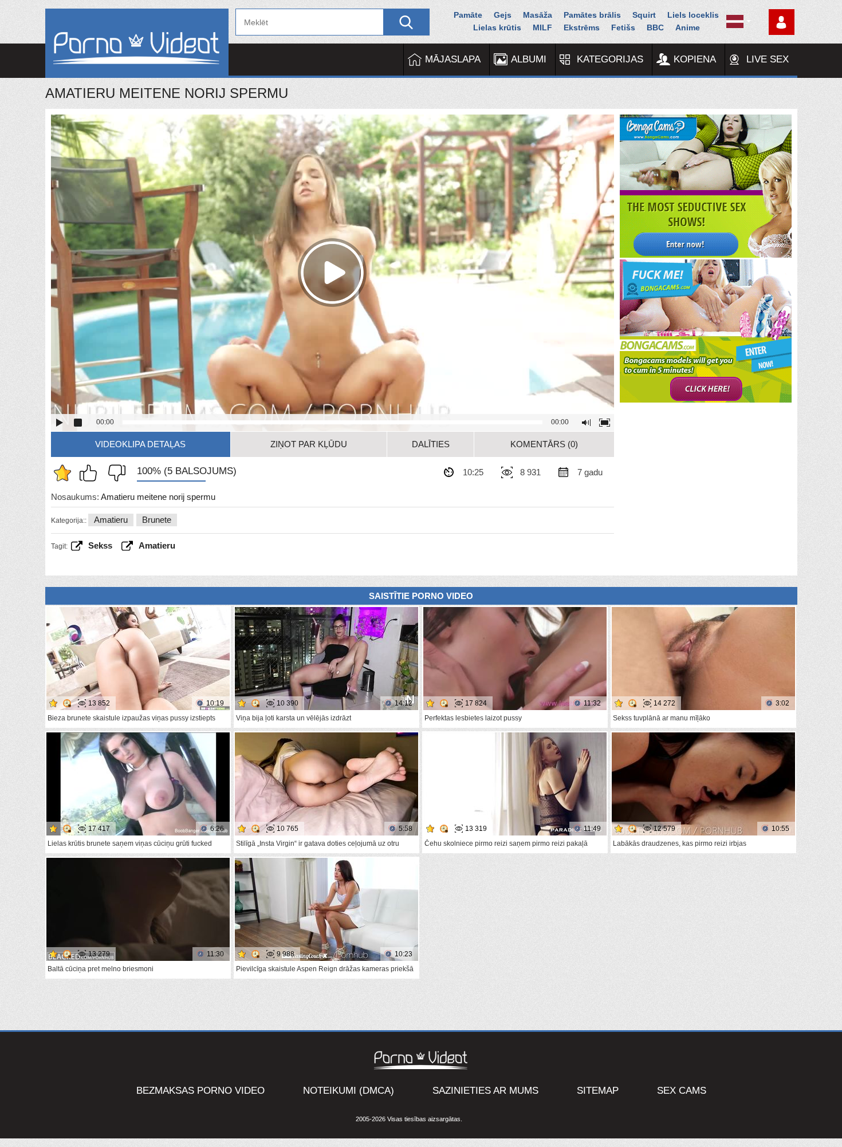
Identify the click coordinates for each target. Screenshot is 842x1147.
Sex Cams (681, 1090)
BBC (655, 27)
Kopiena (695, 59)
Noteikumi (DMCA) (348, 1090)
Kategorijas (610, 59)
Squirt (644, 14)
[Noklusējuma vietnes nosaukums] (137, 43)
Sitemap (598, 1090)
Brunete (156, 520)
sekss (100, 545)
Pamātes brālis (592, 14)
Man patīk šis (91, 473)
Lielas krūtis (497, 27)
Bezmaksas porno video (200, 1090)
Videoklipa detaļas (140, 444)
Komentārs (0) (544, 444)
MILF (542, 27)
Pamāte (468, 14)
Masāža (537, 14)
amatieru (157, 545)
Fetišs (623, 27)
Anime (687, 27)
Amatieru (111, 520)
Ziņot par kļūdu (308, 444)
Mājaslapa (453, 59)
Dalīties (431, 444)
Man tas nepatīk (114, 473)
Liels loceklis (693, 14)
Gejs (503, 14)
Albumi (528, 59)
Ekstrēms (582, 27)
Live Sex (767, 59)
